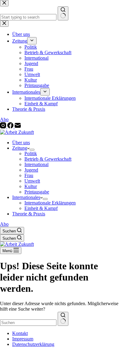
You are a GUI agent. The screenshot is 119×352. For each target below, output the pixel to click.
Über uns (21, 142)
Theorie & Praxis (28, 213)
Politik (30, 153)
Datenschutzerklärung (33, 344)
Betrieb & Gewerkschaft (47, 159)
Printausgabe (36, 191)
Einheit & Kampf (41, 208)
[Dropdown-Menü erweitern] (32, 150)
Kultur (30, 186)
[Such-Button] (63, 319)
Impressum (22, 338)
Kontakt (20, 333)
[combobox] (28, 322)
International (36, 164)
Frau (28, 175)
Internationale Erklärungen (50, 202)
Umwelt (32, 180)
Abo (4, 224)
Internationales (26, 197)
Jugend (31, 170)
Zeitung (19, 148)
